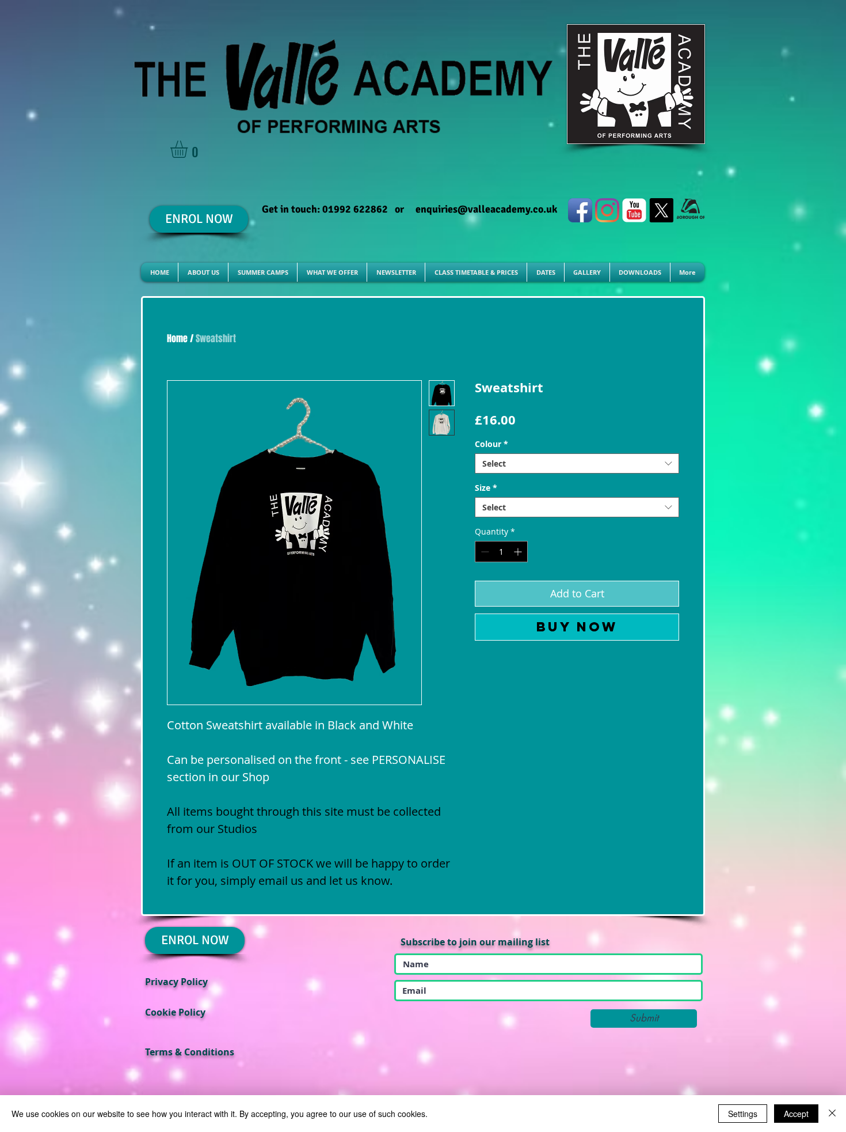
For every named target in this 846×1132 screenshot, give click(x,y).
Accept (796, 1113)
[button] (189, 149)
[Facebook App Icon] (580, 210)
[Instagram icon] (607, 210)
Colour (491, 444)
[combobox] (577, 463)
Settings (742, 1113)
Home (177, 338)
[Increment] (519, 552)
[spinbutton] (501, 552)
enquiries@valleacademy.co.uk (486, 209)
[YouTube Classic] (634, 210)
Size (486, 488)
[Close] (832, 1113)
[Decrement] (484, 552)
